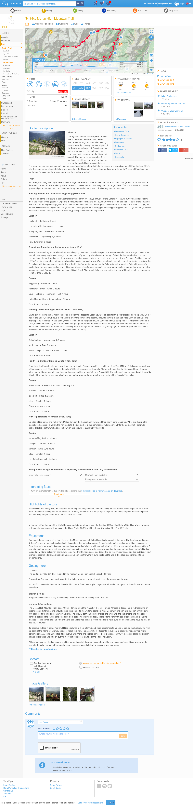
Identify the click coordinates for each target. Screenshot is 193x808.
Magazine (173, 10)
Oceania (6, 146)
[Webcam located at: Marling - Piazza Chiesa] (148, 105)
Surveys (4, 217)
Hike (27, 23)
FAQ (5, 796)
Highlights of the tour (123, 138)
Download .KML (167, 83)
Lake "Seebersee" (169, 97)
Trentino (5, 79)
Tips (3, 182)
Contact (118, 153)
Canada (4, 137)
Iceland (4, 113)
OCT (94, 88)
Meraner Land (8, 62)
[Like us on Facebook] (99, 786)
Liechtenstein (7, 106)
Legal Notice (9, 785)
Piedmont (5, 82)
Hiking (49, 10)
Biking (80, 10)
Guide (18, 10)
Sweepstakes (7, 213)
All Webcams (121, 119)
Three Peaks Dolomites (10, 57)
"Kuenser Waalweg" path (172, 112)
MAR (88, 83)
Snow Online (56, 785)
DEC (107, 88)
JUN (107, 83)
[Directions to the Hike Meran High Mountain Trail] (151, 37)
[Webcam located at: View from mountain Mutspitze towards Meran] (124, 109)
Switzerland (6, 102)
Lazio (4, 98)
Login (182, 4)
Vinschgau (6, 65)
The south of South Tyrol (11, 74)
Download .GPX (167, 79)
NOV (101, 88)
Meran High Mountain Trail (173, 105)
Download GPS (121, 149)
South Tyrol (7, 48)
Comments (119, 157)
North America (9, 133)
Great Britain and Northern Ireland (9, 117)
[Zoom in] (151, 60)
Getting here (120, 146)
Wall (76, 23)
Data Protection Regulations (90, 802)
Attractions (142, 10)
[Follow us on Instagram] (104, 786)
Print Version (166, 75)
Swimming (111, 10)
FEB (81, 83)
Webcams (63, 23)
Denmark (5, 121)
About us (7, 793)
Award (3, 172)
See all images (80, 119)
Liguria (4, 85)
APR (94, 83)
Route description (122, 135)
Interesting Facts (122, 131)
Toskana (5, 93)
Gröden (5, 59)
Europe (5, 33)
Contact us (8, 790)
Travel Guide (6, 206)
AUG (81, 88)
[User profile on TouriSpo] (160, 128)
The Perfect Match (9, 203)
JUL (74, 88)
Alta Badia (6, 71)
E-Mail (37, 671)
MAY (101, 83)
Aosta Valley (7, 76)
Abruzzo (5, 87)
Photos (87, 23)
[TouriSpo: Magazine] (110, 786)
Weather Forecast (124, 92)
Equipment (119, 142)
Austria (4, 37)
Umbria (5, 90)
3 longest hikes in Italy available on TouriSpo (101, 490)
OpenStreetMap (150, 74)
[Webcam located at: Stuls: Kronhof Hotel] (138, 105)
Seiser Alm (6, 68)
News (3, 168)
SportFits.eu (55, 787)
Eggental (6, 54)
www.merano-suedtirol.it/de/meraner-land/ (102, 663)
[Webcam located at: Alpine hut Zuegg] (138, 113)
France (4, 109)
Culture (4, 179)
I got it (111, 802)
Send (123, 735)
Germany (5, 40)
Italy (3, 43)
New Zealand (7, 150)
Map (3, 210)
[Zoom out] (151, 65)
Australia (5, 153)
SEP (88, 88)
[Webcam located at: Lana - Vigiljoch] (148, 113)
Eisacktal (6, 51)
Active (3, 175)
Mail (185, 150)
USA (3, 140)
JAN (74, 83)
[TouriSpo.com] (11, 4)
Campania (6, 95)
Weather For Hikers (44, 23)
